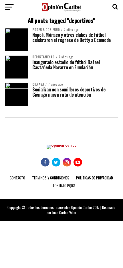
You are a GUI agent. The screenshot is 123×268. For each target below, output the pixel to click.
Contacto (17, 178)
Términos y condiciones (50, 178)
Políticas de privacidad (94, 178)
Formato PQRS (64, 185)
